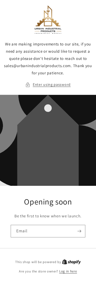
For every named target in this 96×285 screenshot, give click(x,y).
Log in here (68, 271)
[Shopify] (71, 262)
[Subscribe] (79, 231)
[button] (48, 84)
